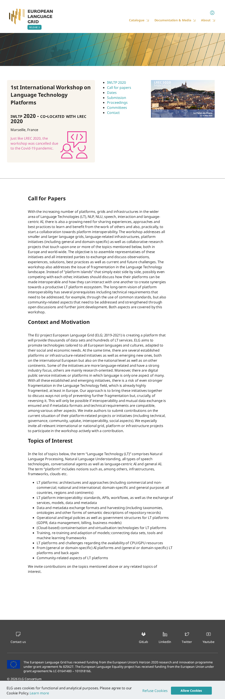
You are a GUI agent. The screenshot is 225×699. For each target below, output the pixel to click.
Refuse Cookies (155, 690)
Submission (116, 97)
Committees (117, 107)
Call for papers (119, 87)
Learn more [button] (39, 693)
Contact (113, 112)
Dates (112, 92)
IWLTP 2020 (116, 82)
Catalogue (136, 20)
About (205, 20)
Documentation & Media (172, 20)
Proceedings (117, 102)
